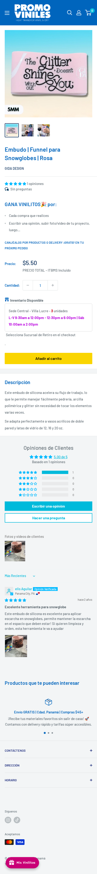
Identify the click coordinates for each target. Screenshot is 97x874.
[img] (15, 600)
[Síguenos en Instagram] (8, 820)
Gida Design (14, 168)
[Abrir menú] (7, 13)
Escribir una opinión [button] (48, 506)
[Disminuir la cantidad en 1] (28, 285)
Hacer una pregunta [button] (48, 518)
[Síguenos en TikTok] (17, 820)
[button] (16, 183)
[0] (88, 12)
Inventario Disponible (26, 300)
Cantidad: (12, 285)
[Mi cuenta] (79, 12)
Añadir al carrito (48, 358)
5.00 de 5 (61, 457)
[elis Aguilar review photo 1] (16, 646)
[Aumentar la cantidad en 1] (53, 285)
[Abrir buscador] (69, 12)
